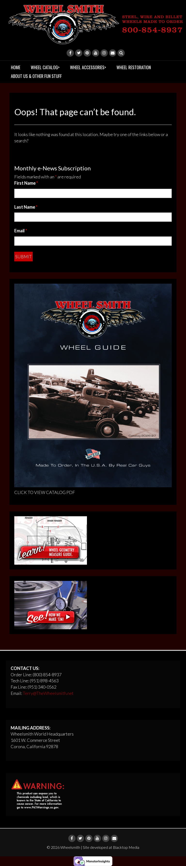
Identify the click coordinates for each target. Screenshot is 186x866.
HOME (15, 67)
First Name (26, 183)
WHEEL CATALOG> (45, 67)
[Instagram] (104, 53)
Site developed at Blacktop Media (111, 847)
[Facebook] (70, 53)
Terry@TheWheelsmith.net (48, 693)
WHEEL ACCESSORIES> (88, 67)
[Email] (112, 53)
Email (20, 230)
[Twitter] (78, 53)
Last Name (26, 207)
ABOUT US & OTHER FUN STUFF (36, 76)
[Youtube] (95, 53)
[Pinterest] (87, 53)
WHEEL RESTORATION (133, 67)
